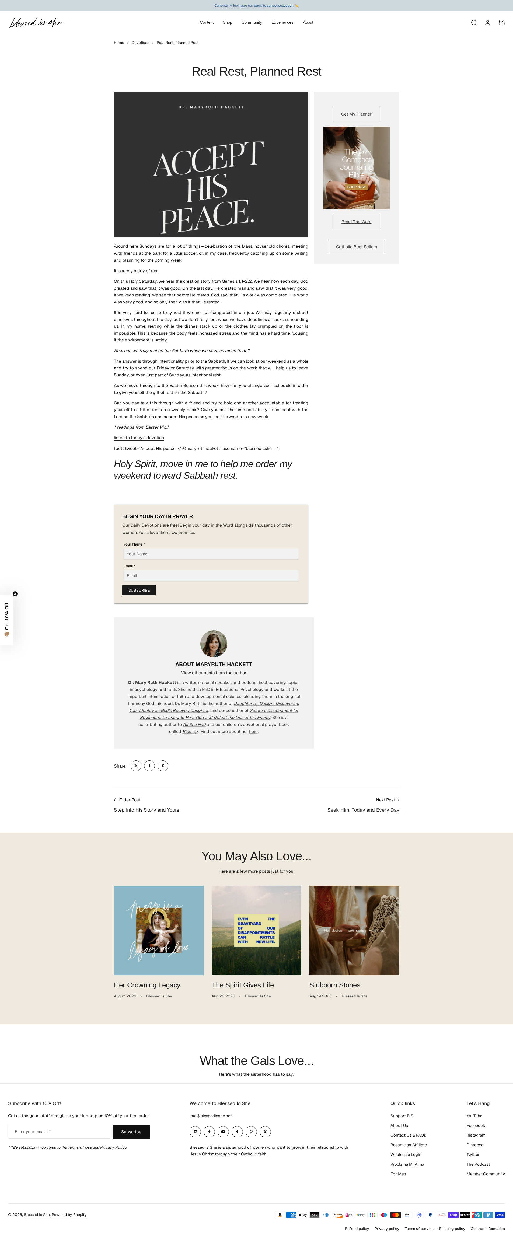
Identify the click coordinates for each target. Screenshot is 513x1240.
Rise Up (190, 731)
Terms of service (419, 1228)
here (253, 731)
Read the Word (356, 222)
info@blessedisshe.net (211, 1115)
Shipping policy (452, 1228)
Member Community (486, 1173)
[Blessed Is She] (36, 22)
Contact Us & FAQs (408, 1135)
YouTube (474, 1115)
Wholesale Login (405, 1154)
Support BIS (401, 1115)
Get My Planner (356, 114)
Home (119, 42)
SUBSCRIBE (139, 590)
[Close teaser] (15, 593)
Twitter (473, 1154)
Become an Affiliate (408, 1144)
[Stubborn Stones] (354, 930)
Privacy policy (387, 1228)
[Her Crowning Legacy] (159, 930)
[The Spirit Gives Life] (256, 930)
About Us (399, 1125)
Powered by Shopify (69, 1214)
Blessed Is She (37, 1214)
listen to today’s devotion (139, 438)
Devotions (140, 42)
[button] (6, 620)
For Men (398, 1173)
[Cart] (502, 23)
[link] (136, 765)
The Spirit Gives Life (243, 985)
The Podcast (478, 1164)
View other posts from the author (213, 673)
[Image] (356, 168)
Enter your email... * (33, 1131)
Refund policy (357, 1228)
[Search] (474, 23)
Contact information (488, 1228)
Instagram (476, 1135)
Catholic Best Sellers (356, 247)
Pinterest (475, 1144)
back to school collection (274, 5)
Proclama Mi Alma (407, 1164)
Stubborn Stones (334, 985)
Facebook (476, 1125)
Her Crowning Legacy (147, 985)
